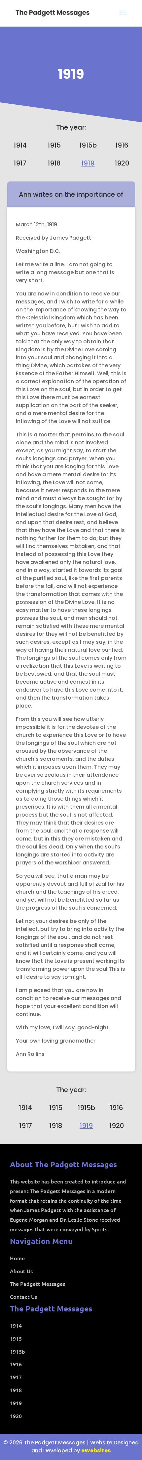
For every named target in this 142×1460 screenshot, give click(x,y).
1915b (88, 145)
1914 (20, 145)
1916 (121, 145)
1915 (54, 145)
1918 (54, 163)
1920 (122, 163)
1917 (20, 163)
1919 (71, 74)
